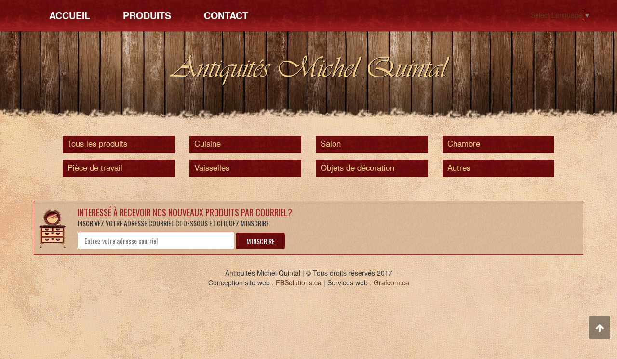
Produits (147, 15)
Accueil (69, 15)
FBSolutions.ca (299, 282)
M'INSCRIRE (260, 241)
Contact (226, 15)
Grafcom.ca (391, 282)
